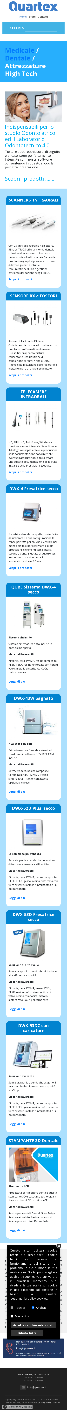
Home (23, 16)
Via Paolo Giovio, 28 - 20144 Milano (33, 1374)
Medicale (19, 50)
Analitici (41, 1308)
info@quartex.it (36, 1387)
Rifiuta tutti (27, 1333)
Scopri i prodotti (20, 279)
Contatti (43, 16)
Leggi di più (16, 681)
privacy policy (45, 1402)
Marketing (22, 1316)
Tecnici (20, 1308)
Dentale (18, 58)
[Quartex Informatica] (33, 6)
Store (32, 16)
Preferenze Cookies (18, 1407)
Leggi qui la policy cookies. (29, 1298)
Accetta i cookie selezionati (33, 1325)
